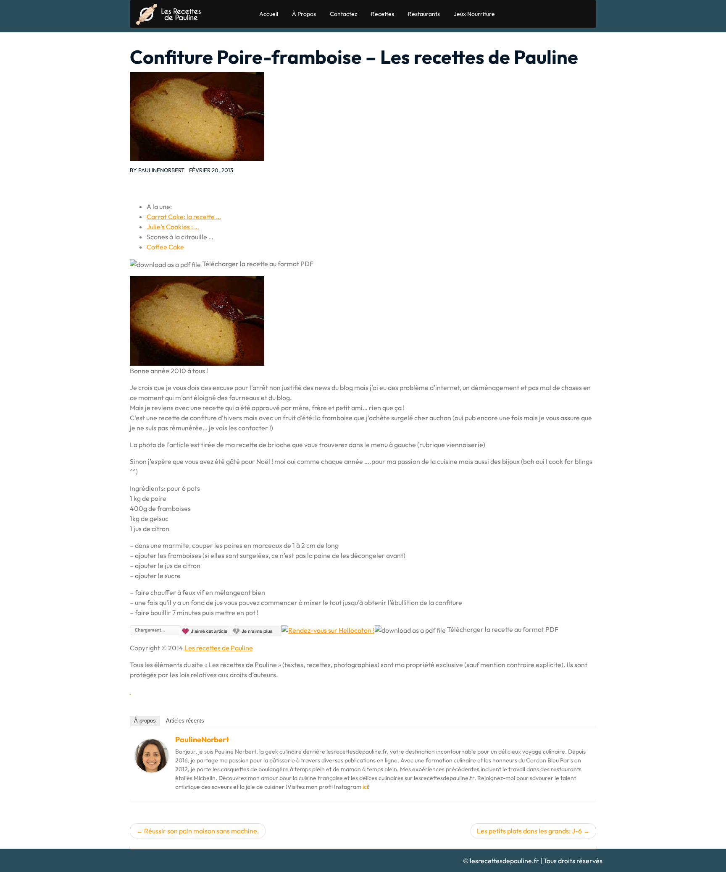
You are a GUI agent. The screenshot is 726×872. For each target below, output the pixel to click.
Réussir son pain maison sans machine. (201, 831)
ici (365, 787)
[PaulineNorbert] (151, 755)
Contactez (343, 14)
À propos (145, 721)
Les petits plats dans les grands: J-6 (529, 831)
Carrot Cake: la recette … (184, 216)
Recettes (382, 14)
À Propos (304, 14)
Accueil (268, 14)
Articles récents (185, 721)
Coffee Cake (165, 247)
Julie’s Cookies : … (173, 227)
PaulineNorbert (161, 170)
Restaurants (424, 14)
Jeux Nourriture (474, 14)
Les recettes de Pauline (218, 648)
